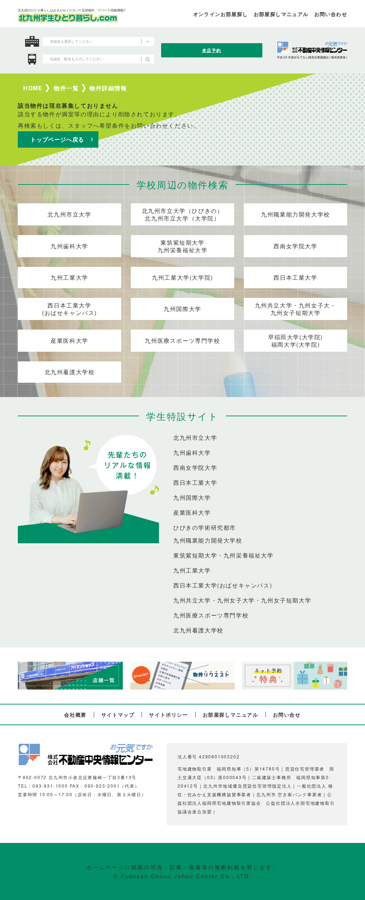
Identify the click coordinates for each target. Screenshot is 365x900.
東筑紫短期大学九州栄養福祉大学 (183, 246)
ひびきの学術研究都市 (204, 527)
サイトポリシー (168, 714)
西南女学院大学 (295, 246)
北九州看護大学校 (70, 372)
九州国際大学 (182, 309)
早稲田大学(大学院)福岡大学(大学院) (295, 341)
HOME (32, 88)
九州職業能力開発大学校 (295, 214)
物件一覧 (66, 88)
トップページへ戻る (57, 139)
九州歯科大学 (69, 246)
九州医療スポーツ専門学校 (182, 340)
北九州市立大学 (69, 214)
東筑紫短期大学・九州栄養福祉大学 (223, 555)
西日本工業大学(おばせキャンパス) (69, 309)
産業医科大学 (69, 340)
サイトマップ (118, 714)
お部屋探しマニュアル (230, 714)
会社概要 (75, 714)
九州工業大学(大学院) (182, 277)
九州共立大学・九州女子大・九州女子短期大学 (295, 309)
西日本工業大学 (295, 277)
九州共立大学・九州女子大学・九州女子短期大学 (242, 600)
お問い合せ (287, 714)
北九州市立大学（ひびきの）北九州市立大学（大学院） (182, 214)
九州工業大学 (69, 277)
